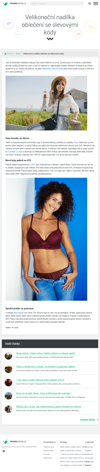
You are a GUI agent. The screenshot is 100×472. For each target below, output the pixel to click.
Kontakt (47, 454)
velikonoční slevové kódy (52, 69)
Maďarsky (89, 454)
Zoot (76, 142)
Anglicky (88, 451)
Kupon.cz (18, 3)
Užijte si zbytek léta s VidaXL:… (70, 451)
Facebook (4, 451)
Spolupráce (48, 458)
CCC (33, 164)
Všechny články (87, 419)
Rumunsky (89, 458)
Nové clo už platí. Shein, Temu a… (70, 458)
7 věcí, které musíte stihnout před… (70, 454)
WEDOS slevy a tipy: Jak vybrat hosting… (70, 462)
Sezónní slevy (49, 451)
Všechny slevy (49, 447)
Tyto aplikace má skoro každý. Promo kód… (70, 465)
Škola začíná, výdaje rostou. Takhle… (70, 447)
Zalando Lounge (15, 151)
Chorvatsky (89, 462)
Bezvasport (19, 313)
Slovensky (89, 447)
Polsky (87, 465)
